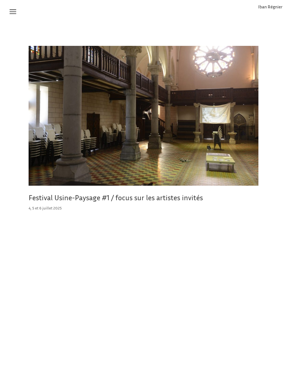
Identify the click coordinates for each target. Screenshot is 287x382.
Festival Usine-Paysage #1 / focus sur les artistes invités (116, 197)
